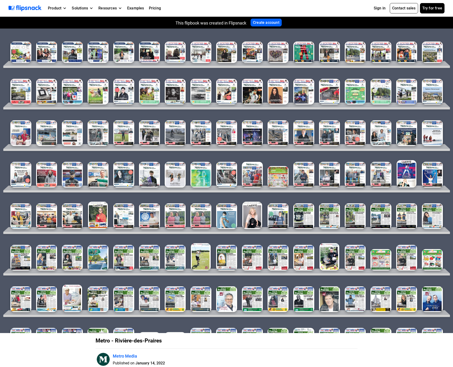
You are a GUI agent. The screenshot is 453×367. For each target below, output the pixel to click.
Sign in (380, 8)
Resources (107, 8)
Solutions (80, 8)
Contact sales (404, 8)
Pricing (155, 8)
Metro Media (125, 356)
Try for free (432, 8)
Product (54, 8)
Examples (135, 8)
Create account (266, 22)
